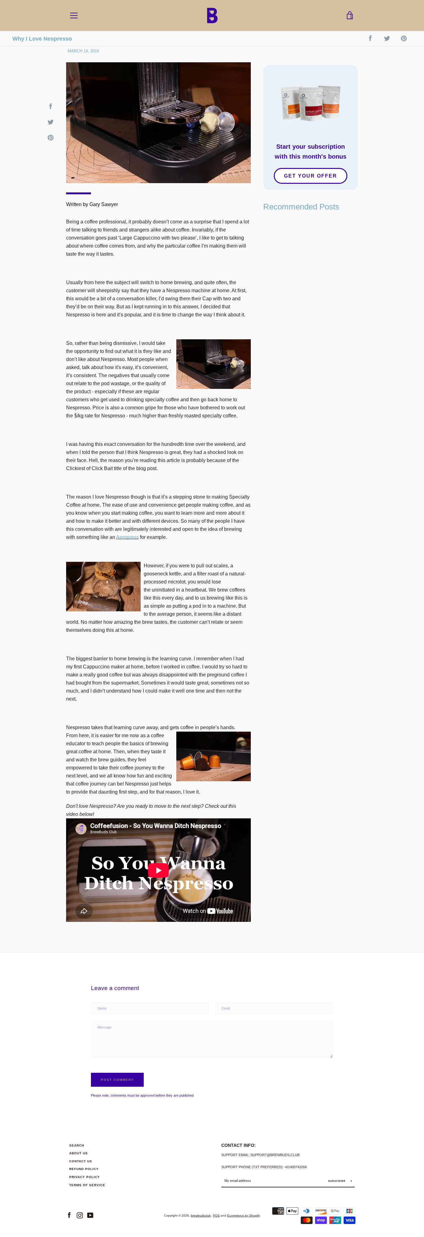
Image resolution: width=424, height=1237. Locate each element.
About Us (78, 1153)
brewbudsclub (201, 1215)
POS (216, 1215)
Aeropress (127, 537)
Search (76, 1145)
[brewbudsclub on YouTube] (90, 1215)
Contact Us (80, 1161)
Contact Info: (238, 1145)
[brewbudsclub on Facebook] (69, 1215)
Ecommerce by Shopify (243, 1215)
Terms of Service (87, 1185)
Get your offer (310, 175)
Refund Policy (84, 1169)
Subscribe (337, 1181)
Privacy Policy (84, 1177)
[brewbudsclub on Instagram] (80, 1215)
